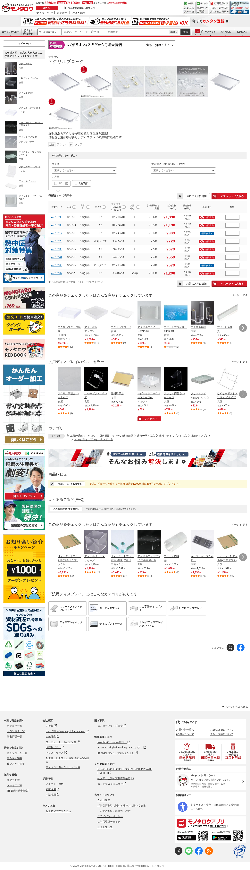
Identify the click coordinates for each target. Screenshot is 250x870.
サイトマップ (105, 827)
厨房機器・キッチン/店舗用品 (116, 435)
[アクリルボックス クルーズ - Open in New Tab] (96, 542)
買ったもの (226, 31)
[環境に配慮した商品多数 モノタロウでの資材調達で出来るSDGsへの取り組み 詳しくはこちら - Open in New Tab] (24, 675)
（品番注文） (28, 32)
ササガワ (53, 56)
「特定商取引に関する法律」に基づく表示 (121, 805)
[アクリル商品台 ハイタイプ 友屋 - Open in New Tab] (176, 379)
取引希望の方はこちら (58, 811)
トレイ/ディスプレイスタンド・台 (93, 439)
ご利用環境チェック (108, 821)
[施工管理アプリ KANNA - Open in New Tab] (24, 499)
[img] (18, 8)
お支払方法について (221, 729)
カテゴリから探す (10, 31)
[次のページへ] (243, 328)
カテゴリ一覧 (14, 725)
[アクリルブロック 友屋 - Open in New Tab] (122, 313)
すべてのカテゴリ (47, 32)
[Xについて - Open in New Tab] (178, 853)
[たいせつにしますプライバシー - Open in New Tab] (239, 851)
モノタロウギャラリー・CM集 (63, 767)
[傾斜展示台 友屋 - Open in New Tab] (122, 379)
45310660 (56, 265)
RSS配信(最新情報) (18, 790)
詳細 (173, 32)
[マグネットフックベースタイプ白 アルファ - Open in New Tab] (149, 379)
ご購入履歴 (78, 13)
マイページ (42, 13)
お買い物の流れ (185, 729)
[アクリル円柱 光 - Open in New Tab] (176, 542)
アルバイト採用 (54, 783)
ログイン (47, 8)
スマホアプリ (14, 785)
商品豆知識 (13, 780)
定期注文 (62, 13)
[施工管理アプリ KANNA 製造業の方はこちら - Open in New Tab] (24, 529)
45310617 (56, 233)
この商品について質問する (66, 509)
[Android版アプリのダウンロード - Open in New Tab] (228, 836)
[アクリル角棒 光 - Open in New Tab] (229, 313)
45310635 (56, 249)
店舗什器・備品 (146, 435)
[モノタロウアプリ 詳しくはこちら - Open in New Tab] (210, 822)
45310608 (56, 225)
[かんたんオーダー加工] (24, 444)
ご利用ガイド (189, 722)
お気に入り (242, 31)
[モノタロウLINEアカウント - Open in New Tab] (189, 853)
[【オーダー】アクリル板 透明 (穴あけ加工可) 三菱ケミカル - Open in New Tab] (122, 542)
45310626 (56, 241)
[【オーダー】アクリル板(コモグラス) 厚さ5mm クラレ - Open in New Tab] (69, 542)
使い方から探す (16, 763)
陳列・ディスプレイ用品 (173, 435)
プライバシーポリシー (110, 816)
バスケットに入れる (232, 196)
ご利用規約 (103, 800)
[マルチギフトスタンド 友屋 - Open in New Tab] (96, 379)
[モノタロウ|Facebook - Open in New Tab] (199, 853)
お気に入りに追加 (196, 196)
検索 (185, 31)
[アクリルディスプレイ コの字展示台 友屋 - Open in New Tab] (149, 542)
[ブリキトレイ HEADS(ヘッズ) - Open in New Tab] (202, 379)
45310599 (56, 217)
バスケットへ (151, 419)
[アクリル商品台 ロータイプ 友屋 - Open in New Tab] (69, 379)
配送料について (185, 734)
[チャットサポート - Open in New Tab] (202, 7)
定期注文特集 (14, 758)
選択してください (64, 170)
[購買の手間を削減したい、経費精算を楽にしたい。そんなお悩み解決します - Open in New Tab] (147, 458)
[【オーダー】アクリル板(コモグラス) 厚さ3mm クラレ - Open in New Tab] (229, 542)
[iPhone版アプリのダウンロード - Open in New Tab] (192, 836)
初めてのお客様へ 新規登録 (81, 8)
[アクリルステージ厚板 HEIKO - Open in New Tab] (69, 313)
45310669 (56, 273)
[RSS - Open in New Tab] (209, 853)
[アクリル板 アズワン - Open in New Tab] (96, 313)
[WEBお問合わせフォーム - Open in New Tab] (189, 7)
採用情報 (48, 778)
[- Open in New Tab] (187, 752)
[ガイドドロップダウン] (219, 10)
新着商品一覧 (14, 736)
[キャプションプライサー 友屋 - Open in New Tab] (202, 542)
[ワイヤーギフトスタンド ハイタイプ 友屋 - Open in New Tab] (229, 379)
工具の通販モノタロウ (83, 435)
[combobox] (115, 32)
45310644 (56, 257)
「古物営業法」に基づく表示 (113, 810)
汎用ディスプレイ (201, 435)
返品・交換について (221, 734)
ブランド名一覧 (16, 731)
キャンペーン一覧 (17, 753)
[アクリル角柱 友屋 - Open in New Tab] (202, 313)
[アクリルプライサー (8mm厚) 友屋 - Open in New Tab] (176, 313)
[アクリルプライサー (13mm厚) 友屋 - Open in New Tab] (149, 313)
